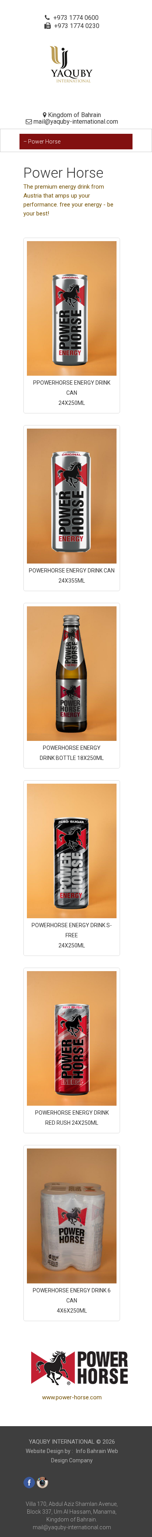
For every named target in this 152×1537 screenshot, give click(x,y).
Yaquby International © (72, 1441)
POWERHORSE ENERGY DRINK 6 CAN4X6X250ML (72, 1300)
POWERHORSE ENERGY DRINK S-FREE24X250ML (72, 935)
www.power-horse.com (72, 1397)
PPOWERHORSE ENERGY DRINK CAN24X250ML (71, 393)
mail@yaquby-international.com (72, 1527)
